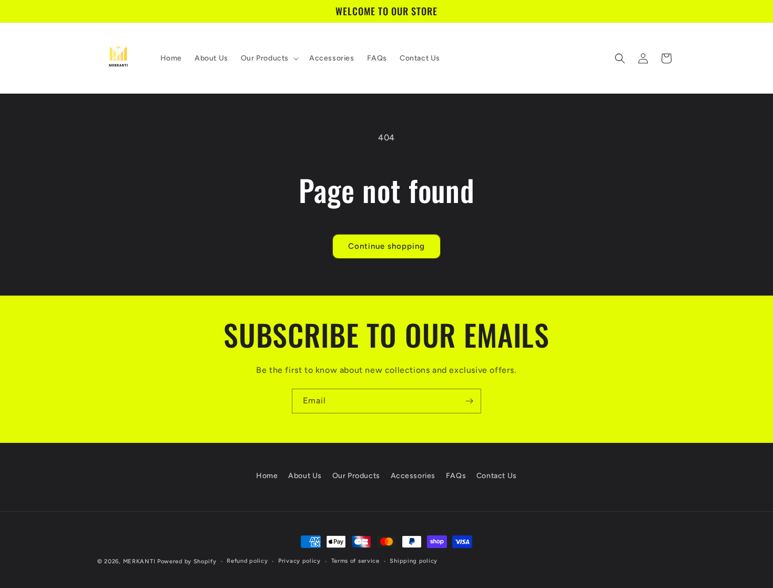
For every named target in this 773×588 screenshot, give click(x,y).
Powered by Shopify (187, 561)
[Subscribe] (469, 401)
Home (267, 475)
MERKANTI (139, 561)
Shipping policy (414, 560)
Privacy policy (299, 560)
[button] (269, 58)
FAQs (456, 475)
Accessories (413, 475)
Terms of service (355, 560)
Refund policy (247, 560)
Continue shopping (386, 246)
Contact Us (496, 475)
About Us (305, 475)
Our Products (356, 475)
